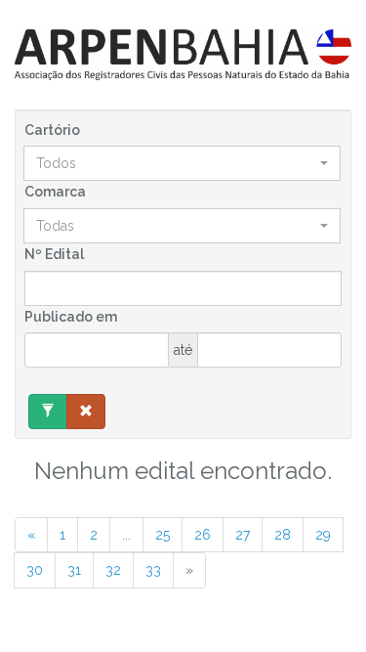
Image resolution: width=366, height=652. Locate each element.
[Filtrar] (47, 411)
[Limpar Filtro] (85, 411)
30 (34, 570)
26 (202, 535)
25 (162, 535)
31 (74, 570)
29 (323, 535)
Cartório (52, 130)
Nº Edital (54, 254)
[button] (182, 163)
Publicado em (70, 317)
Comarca (55, 191)
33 (153, 570)
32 (113, 570)
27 (242, 535)
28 (282, 535)
